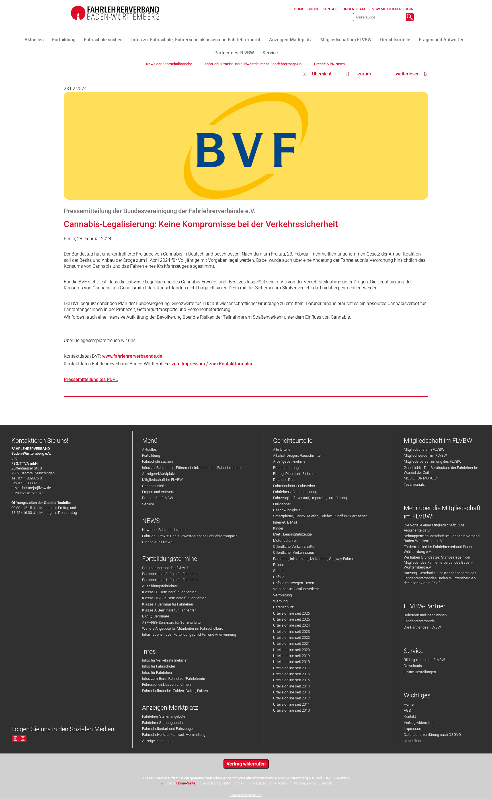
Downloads (413, 666)
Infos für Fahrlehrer (157, 672)
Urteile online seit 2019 (291, 656)
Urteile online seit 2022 (291, 637)
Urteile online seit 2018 (291, 662)
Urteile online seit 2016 (291, 674)
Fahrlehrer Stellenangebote (163, 716)
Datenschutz (283, 607)
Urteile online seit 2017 (291, 668)
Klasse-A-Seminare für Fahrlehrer (169, 610)
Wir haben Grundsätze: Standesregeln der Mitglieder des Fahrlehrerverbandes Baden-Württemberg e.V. (438, 562)
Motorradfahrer (285, 540)
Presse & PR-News (157, 542)
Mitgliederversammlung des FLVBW (433, 461)
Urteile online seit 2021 (291, 643)
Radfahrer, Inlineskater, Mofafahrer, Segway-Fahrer (313, 559)
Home (409, 704)
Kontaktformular (31, 493)
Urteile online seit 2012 (291, 698)
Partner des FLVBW (157, 498)
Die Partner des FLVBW (422, 627)
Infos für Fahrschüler (158, 666)
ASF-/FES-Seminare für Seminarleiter (172, 622)
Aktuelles (149, 449)
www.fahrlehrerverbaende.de (132, 356)
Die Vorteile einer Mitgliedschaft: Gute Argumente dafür (434, 527)
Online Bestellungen (420, 672)
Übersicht (321, 74)
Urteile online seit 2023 (291, 631)
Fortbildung (151, 455)
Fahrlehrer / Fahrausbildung (295, 492)
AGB (407, 710)
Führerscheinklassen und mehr (167, 684)
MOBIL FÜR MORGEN (421, 478)
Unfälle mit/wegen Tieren (293, 583)
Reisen (278, 565)
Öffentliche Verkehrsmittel (294, 546)
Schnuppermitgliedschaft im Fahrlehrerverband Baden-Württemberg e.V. (441, 538)
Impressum (413, 728)
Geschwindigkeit (286, 510)
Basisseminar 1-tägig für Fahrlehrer (170, 580)
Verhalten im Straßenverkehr (296, 589)
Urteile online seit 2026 (291, 613)
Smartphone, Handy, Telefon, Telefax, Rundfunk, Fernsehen (320, 516)
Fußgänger (281, 504)
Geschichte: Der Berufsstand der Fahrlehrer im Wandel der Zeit (441, 470)
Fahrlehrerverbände (419, 621)
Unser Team (414, 741)
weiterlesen (408, 74)
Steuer (278, 571)
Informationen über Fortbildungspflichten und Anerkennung (189, 634)
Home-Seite (185, 783)
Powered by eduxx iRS (246, 795)
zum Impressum (189, 363)
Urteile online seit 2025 (291, 619)
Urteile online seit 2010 (291, 710)
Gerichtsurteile (154, 486)
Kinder (278, 528)
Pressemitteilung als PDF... (91, 379)
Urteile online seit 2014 (291, 686)
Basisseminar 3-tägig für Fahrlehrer (170, 574)
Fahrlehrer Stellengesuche (163, 722)
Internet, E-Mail (285, 522)
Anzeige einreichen (157, 741)
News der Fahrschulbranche (164, 530)
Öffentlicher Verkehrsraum (294, 552)
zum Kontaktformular (231, 363)
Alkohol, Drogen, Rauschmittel (297, 455)
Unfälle (278, 577)
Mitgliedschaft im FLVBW (162, 479)
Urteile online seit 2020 (291, 650)
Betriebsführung (286, 468)
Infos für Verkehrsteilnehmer (165, 660)
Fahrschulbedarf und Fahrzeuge (167, 728)
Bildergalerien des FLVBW (424, 660)
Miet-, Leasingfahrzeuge (292, 534)
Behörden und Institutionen (425, 615)
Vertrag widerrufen (418, 722)
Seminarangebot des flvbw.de (166, 568)
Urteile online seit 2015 (291, 680)
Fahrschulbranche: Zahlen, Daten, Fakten (175, 691)
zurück (365, 74)
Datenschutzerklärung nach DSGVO (432, 734)
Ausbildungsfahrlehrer (159, 586)
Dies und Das (284, 479)
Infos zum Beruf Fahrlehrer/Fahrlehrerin (173, 678)
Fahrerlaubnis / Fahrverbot (294, 486)
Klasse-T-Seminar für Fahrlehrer (167, 604)
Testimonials (414, 484)
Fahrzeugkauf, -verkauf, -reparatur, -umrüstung (310, 498)
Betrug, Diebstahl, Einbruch (294, 473)
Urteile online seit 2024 (291, 625)
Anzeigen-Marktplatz (158, 473)
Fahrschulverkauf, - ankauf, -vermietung (173, 734)
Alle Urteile (281, 449)
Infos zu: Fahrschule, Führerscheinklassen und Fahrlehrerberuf (192, 468)
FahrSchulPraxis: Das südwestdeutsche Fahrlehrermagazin (189, 536)
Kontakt (410, 716)
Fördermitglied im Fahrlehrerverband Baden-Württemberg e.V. (439, 549)
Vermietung (282, 595)
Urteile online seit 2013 (291, 692)
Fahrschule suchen (157, 461)
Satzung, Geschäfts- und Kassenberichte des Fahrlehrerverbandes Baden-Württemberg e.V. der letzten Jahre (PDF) (440, 578)
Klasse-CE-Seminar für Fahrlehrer (169, 592)
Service (148, 504)
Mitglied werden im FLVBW (425, 455)
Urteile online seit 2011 (291, 704)
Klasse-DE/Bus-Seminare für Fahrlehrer (174, 598)
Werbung (280, 601)
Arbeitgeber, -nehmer (290, 461)
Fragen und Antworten (159, 492)
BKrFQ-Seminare (155, 616)
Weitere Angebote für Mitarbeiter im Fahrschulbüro (182, 628)
